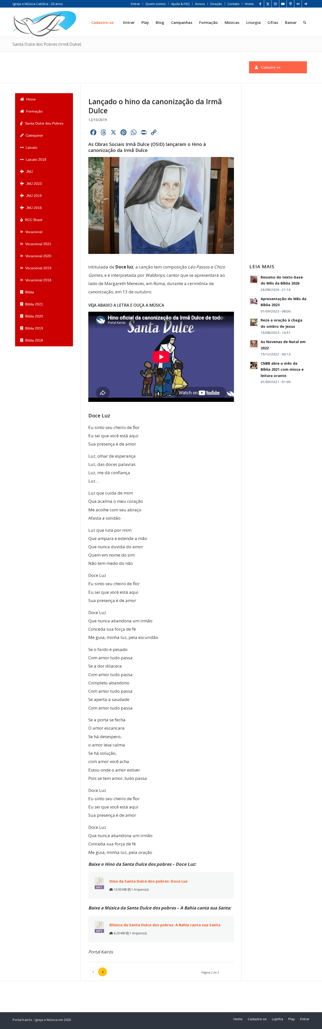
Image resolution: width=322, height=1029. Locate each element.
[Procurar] (304, 22)
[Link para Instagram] (275, 4)
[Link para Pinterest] (290, 4)
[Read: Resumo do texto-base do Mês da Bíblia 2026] (253, 279)
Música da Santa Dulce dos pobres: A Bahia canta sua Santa (164, 924)
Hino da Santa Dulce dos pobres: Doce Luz (148, 881)
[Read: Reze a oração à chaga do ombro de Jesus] (253, 322)
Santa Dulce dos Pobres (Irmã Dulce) (47, 44)
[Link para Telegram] (305, 4)
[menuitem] (135, 4)
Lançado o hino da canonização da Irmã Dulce (155, 106)
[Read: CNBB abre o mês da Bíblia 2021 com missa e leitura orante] (253, 365)
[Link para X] (267, 4)
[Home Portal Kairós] (44, 22)
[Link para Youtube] (283, 4)
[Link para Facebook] (260, 4)
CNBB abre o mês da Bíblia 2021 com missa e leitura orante (282, 369)
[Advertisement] (106, 66)
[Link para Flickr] (298, 4)
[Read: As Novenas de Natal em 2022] (253, 343)
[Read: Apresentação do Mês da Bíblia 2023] (253, 300)
